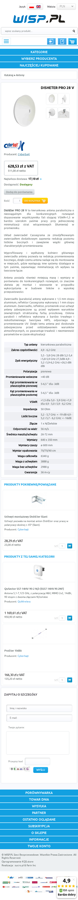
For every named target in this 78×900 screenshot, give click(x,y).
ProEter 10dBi (13, 650)
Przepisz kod (15, 761)
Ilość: (7, 200)
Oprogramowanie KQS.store (17, 861)
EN (38, 6)
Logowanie (51, 41)
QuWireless (24, 601)
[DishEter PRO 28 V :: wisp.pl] (24, 131)
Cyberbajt (24, 154)
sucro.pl (19, 865)
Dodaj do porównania (19, 192)
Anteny (20, 75)
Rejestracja (62, 41)
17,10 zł (33, 179)
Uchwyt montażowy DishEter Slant (25, 516)
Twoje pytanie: (16, 727)
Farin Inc (31, 865)
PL (31, 6)
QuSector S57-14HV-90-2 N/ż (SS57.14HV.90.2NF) (34, 588)
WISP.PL (39, 19)
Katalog (8, 75)
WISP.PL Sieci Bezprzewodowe (21, 854)
